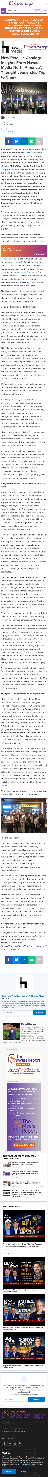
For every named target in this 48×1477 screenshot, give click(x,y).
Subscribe (39, 1013)
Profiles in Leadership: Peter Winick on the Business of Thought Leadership (25, 1163)
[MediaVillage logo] (24, 1415)
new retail (32, 152)
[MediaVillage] (23, 3)
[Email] (31, 141)
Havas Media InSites (8, 131)
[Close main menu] (43, 1453)
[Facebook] (9, 141)
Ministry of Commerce (27, 272)
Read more (22, 1472)
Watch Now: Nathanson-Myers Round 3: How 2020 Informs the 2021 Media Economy (26, 1183)
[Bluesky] (16, 141)
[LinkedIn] (24, 141)
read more (17, 1042)
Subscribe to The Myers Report (12, 1429)
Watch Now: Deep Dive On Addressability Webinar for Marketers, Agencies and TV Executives (25, 1173)
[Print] (39, 141)
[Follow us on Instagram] (15, 1443)
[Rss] (20, 1443)
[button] (45, 3)
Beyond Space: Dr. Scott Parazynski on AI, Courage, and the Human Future (23, 1328)
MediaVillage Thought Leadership (13, 1432)
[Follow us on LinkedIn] (9, 1443)
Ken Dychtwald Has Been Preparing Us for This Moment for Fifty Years (23, 1366)
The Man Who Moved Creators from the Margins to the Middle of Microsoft (22, 1291)
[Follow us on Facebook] (4, 1443)
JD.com (7, 435)
